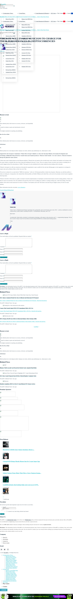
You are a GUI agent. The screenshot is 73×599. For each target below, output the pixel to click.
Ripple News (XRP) (10, 559)
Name (2, 249)
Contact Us (5, 541)
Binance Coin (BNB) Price (27, 19)
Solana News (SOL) (10, 564)
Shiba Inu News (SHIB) (10, 44)
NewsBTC (6, 552)
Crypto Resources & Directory (42, 13)
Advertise (3, 589)
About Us (5, 537)
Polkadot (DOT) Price (11, 579)
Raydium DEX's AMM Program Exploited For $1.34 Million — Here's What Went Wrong (24, 16)
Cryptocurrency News (8, 13)
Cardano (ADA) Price (11, 573)
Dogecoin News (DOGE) (11, 55)
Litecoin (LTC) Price (10, 578)
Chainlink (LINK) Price (26, 44)
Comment (2, 246)
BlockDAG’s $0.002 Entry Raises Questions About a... (18, 449)
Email (1, 251)
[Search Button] (14, 33)
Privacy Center (6, 542)
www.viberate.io (21, 187)
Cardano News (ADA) (10, 49)
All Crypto (53, 13)
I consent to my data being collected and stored (17, 511)
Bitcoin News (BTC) (10, 19)
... (3, 496)
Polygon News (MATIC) (11, 568)
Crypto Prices (22, 13)
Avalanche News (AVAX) (12, 566)
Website (2, 254)
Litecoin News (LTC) (10, 565)
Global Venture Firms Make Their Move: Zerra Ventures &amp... (22, 473)
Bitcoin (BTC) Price (26, 32)
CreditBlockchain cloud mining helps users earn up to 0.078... (21, 485)
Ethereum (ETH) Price (26, 55)
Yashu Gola (2, 51)
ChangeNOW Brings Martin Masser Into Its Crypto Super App (21, 461)
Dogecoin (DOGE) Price (27, 49)
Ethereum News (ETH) (11, 557)
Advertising (5, 539)
